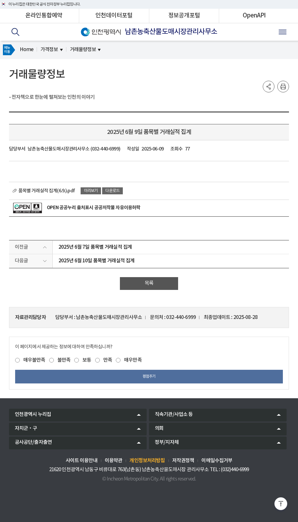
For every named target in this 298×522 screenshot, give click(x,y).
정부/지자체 (167, 442)
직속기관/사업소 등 (174, 414)
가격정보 (49, 50)
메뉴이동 (7, 50)
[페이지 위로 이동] (281, 505)
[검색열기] (15, 32)
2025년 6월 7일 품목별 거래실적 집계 (95, 247)
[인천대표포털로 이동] (101, 32)
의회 (159, 428)
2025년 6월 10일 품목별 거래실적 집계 (96, 261)
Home (26, 50)
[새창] (27, 208)
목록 (149, 283)
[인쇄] (283, 86)
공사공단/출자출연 (33, 442)
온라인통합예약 (43, 15)
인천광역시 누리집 (33, 414)
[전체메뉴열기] (282, 32)
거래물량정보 (83, 50)
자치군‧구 (26, 428)
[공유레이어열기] (268, 86)
